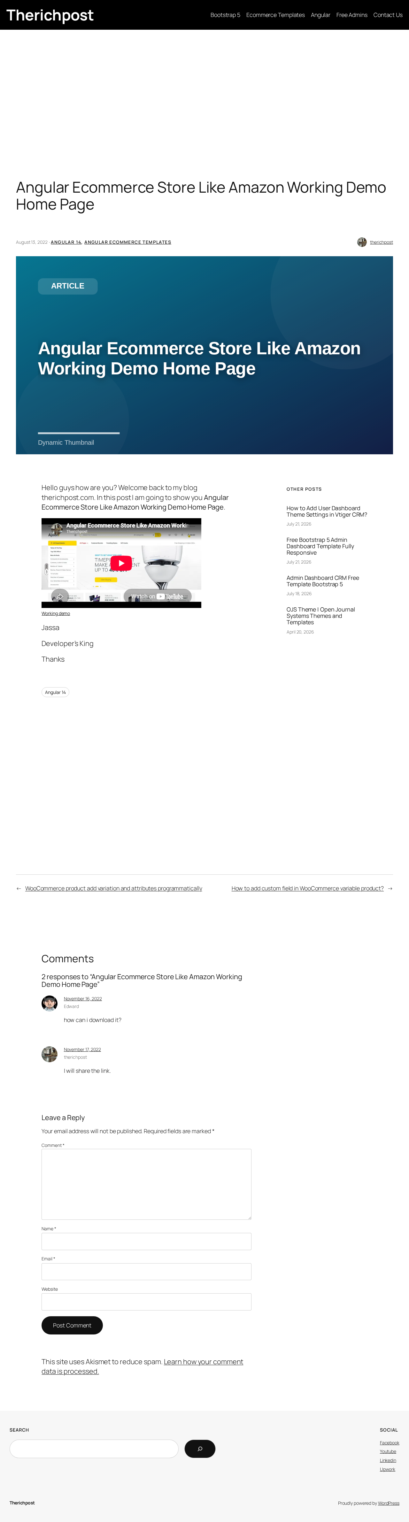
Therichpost (50, 14)
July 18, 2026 (299, 593)
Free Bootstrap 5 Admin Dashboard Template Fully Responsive (320, 546)
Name (49, 1229)
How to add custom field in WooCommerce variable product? (308, 888)
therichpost (381, 242)
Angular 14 (66, 242)
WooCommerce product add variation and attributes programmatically (113, 888)
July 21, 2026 (299, 524)
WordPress (388, 1503)
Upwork (387, 1469)
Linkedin (388, 1460)
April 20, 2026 (300, 632)
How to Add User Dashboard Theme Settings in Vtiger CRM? (327, 511)
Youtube (388, 1451)
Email (48, 1259)
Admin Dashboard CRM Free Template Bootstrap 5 (323, 580)
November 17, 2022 (82, 1049)
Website (50, 1289)
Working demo (56, 613)
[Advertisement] (204, 80)
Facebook (389, 1443)
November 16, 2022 (83, 998)
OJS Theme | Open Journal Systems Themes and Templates (321, 615)
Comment (53, 1145)
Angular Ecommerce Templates (127, 242)
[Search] (200, 1449)
